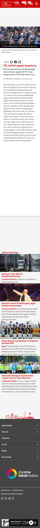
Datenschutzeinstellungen (12, 494)
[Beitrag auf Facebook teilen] (15, 62)
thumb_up (35, 522)
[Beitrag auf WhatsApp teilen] (11, 62)
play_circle (31, 522)
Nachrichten (7, 426)
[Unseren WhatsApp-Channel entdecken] (2, 498)
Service (5, 432)
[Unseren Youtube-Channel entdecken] (5, 498)
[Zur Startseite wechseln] (6, 4)
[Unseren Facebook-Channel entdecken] (9, 498)
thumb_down (27, 522)
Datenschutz (18, 490)
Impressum (5, 490)
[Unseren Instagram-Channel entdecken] (13, 498)
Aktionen (6, 438)
